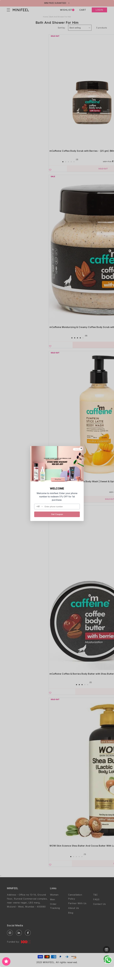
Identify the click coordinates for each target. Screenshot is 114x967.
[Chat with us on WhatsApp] (108, 963)
